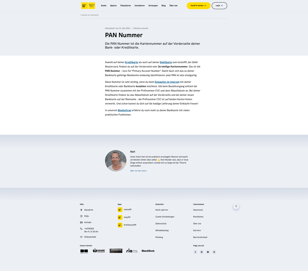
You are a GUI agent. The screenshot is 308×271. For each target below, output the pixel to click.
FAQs (86, 216)
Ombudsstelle (90, 237)
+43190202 (89, 229)
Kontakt (87, 222)
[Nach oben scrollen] (236, 206)
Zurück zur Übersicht (90, 15)
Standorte (88, 210)
